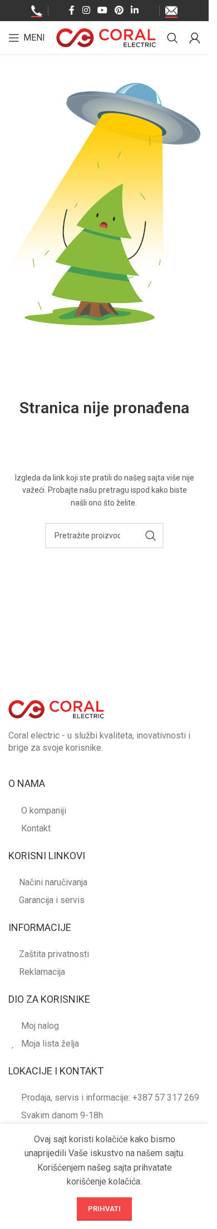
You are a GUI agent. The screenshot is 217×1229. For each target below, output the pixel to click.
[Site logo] (106, 37)
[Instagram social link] (85, 10)
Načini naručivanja (53, 882)
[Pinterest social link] (119, 10)
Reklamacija (42, 972)
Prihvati (104, 1209)
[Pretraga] (172, 38)
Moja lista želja (50, 1043)
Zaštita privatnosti (54, 954)
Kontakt (36, 828)
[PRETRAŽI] (151, 535)
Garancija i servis (52, 900)
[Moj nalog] (195, 38)
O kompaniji (43, 810)
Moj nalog (40, 1025)
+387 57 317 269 (165, 1097)
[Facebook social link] (71, 10)
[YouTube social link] (102, 10)
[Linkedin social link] (134, 10)
